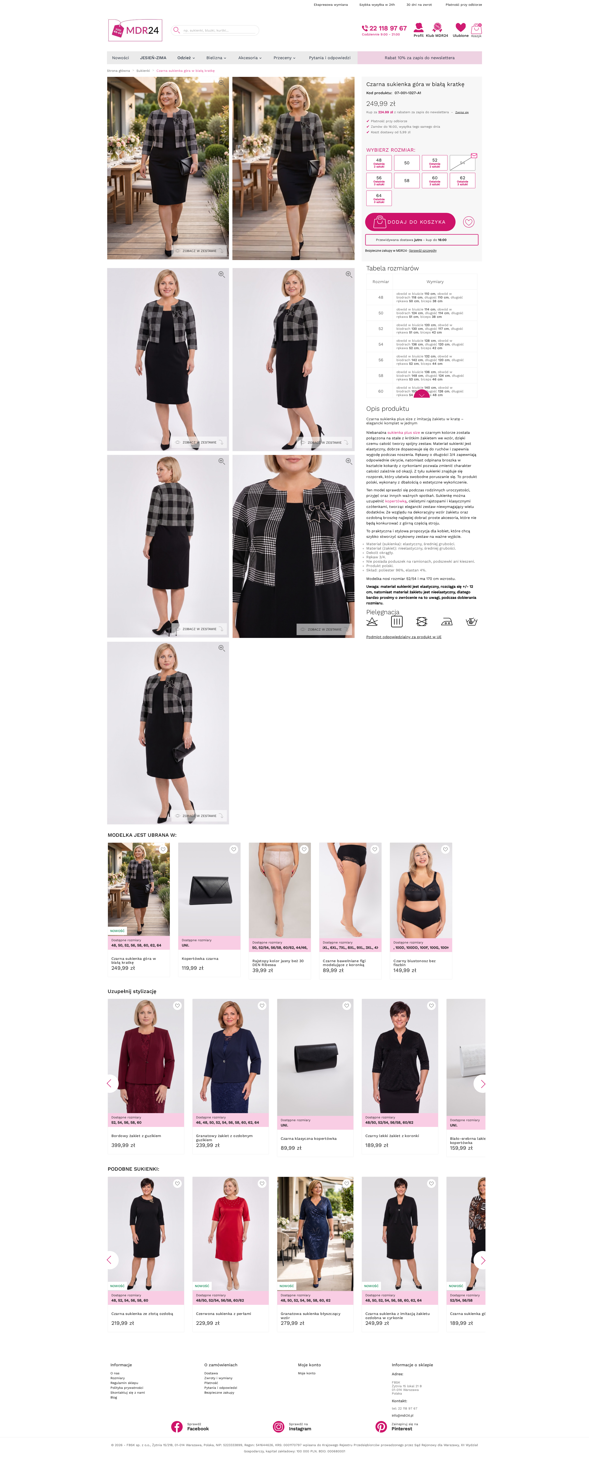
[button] (109, 1083)
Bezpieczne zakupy (219, 1392)
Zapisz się (462, 112)
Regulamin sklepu (124, 1383)
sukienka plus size (403, 432)
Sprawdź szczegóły (423, 250)
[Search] (176, 30)
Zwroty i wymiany (218, 1378)
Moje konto (306, 1373)
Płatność (211, 1383)
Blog (113, 1397)
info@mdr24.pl (402, 1415)
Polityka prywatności (126, 1388)
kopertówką (396, 501)
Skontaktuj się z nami (127, 1392)
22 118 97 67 (388, 28)
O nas (114, 1373)
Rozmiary (117, 1378)
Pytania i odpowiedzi (220, 1388)
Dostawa (211, 1373)
